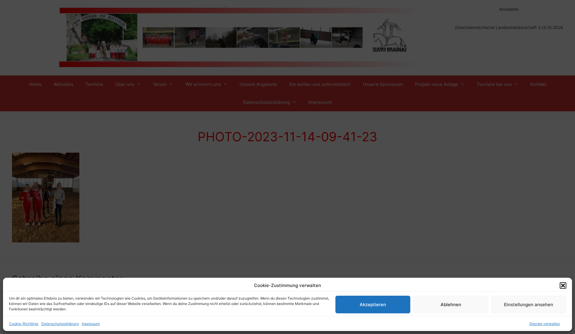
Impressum (91, 323)
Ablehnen (451, 304)
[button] (563, 286)
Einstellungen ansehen (528, 304)
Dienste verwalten (544, 323)
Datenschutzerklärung (60, 323)
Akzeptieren (373, 304)
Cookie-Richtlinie (23, 323)
